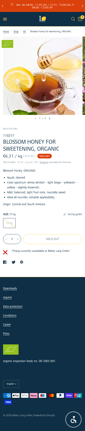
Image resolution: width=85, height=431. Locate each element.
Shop (16, 31)
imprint (7, 297)
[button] (73, 419)
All (24, 31)
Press (6, 334)
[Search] (73, 19)
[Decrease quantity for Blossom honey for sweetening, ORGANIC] (6, 239)
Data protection (12, 306)
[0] (79, 19)
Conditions (10, 316)
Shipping (44, 162)
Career (7, 325)
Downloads (10, 288)
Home (6, 31)
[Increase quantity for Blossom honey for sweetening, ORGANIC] (18, 239)
